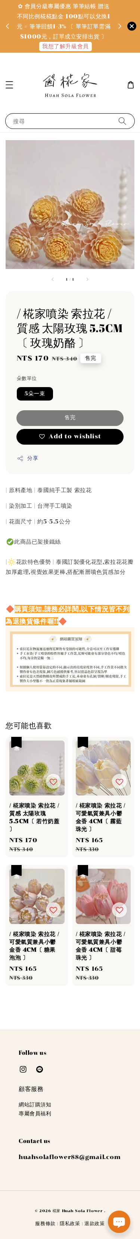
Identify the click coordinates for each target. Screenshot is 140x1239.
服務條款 (45, 1223)
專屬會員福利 (35, 1113)
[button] (9, 85)
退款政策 (94, 1223)
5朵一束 (35, 393)
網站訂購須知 (35, 1104)
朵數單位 (27, 378)
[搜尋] (122, 121)
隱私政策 (70, 1223)
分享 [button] (32, 458)
